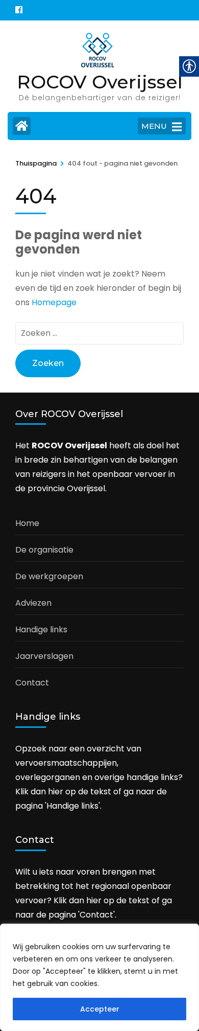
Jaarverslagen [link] (44, 656)
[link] (18, 10)
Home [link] (27, 523)
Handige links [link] (41, 629)
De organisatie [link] (44, 550)
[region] (99, 977)
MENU (154, 126)
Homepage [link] (54, 302)
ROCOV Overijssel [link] (100, 82)
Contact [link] (32, 683)
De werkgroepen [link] (49, 576)
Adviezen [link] (33, 603)
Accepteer (99, 1009)
